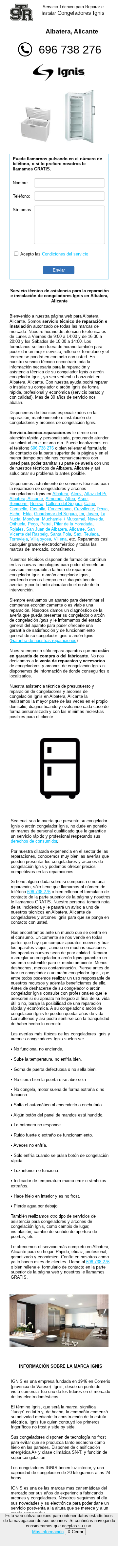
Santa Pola (60, 534)
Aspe (83, 498)
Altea (70, 498)
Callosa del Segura (64, 503)
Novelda (95, 519)
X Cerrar (75, 1531)
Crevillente (84, 508)
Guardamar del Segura (55, 513)
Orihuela (17, 523)
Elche (15, 513)
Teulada (91, 534)
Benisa (36, 503)
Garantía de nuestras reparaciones (43, 640)
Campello (18, 508)
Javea (92, 513)
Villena (60, 539)
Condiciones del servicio (65, 254)
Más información (48, 1531)
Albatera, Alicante (26, 498)
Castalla (37, 508)
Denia (102, 508)
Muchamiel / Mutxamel (63, 519)
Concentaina (59, 508)
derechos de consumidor (34, 841)
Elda (27, 513)
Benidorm (19, 503)
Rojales (17, 529)
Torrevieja (19, 539)
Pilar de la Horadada (73, 523)
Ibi (81, 513)
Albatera (60, 493)
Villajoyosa (40, 539)
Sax (77, 534)
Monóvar (31, 519)
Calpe (89, 503)
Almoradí (54, 498)
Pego (33, 523)
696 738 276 (70, 49)
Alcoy (76, 493)
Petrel (45, 523)
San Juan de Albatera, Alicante (55, 529)
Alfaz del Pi (95, 493)
